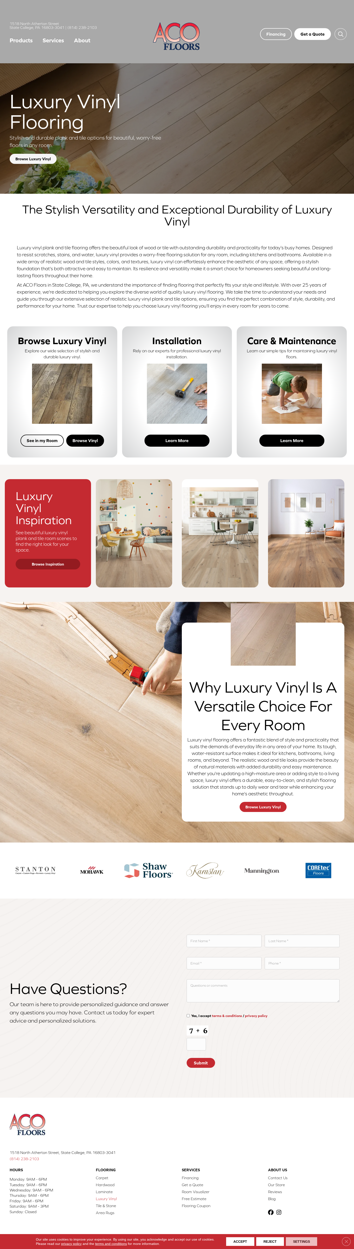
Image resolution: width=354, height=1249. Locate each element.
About (82, 40)
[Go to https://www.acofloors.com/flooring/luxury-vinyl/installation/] (177, 380)
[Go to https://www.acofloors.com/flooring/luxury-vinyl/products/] (62, 380)
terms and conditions (111, 1244)
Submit (201, 1062)
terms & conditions (227, 1016)
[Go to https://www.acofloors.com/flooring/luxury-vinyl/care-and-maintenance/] (291, 380)
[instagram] (279, 1212)
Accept (240, 1241)
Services (53, 40)
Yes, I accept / (229, 1016)
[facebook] (271, 1212)
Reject (270, 1241)
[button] (340, 34)
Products (21, 40)
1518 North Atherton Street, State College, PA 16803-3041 (63, 1152)
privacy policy (256, 1016)
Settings (301, 1241)
